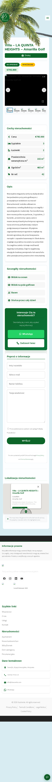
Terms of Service (25, 459)
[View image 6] (45, 110)
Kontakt (5, 624)
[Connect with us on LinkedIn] (16, 578)
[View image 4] (31, 110)
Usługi (4, 620)
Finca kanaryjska (8, 654)
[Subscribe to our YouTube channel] (21, 578)
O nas (4, 616)
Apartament (7, 636)
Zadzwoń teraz (27, 343)
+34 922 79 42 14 (13, 675)
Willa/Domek (7, 645)
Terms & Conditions (26, 707)
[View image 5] (38, 110)
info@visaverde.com (14, 682)
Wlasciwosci (6, 611)
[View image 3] (24, 110)
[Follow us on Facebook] (4, 578)
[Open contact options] (47, 777)
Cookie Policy (26, 711)
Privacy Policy (40, 455)
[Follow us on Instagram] (10, 578)
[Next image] (44, 90)
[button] (26, 512)
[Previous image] (8, 90)
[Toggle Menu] (47, 18)
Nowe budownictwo (10, 641)
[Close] (38, 487)
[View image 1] (10, 110)
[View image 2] (17, 110)
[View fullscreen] (42, 101)
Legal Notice (41, 707)
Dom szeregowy (8, 649)
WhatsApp (27, 334)
